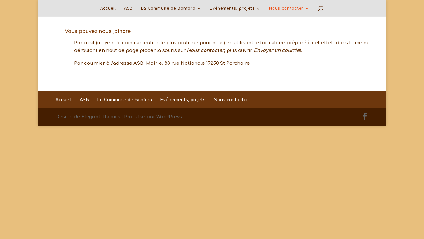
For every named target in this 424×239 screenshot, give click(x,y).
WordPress (169, 117)
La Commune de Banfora (168, 8)
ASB (128, 8)
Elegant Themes (100, 117)
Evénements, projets (232, 8)
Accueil (108, 8)
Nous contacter (286, 8)
